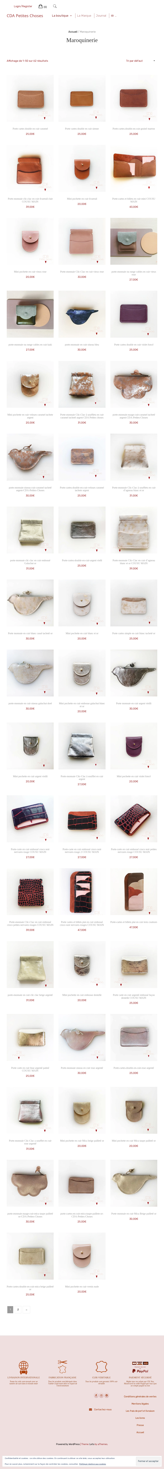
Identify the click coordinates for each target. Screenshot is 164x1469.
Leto (92, 1444)
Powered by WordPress (68, 1444)
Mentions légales (140, 1403)
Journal (101, 15)
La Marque (84, 15)
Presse (140, 1425)
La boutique (60, 15)
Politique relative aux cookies (92, 1464)
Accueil (72, 31)
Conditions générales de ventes (140, 1396)
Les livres (140, 1418)
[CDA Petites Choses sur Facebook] (96, 1395)
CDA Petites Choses (25, 15)
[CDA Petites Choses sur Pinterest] (106, 1395)
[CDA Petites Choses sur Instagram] (101, 1395)
